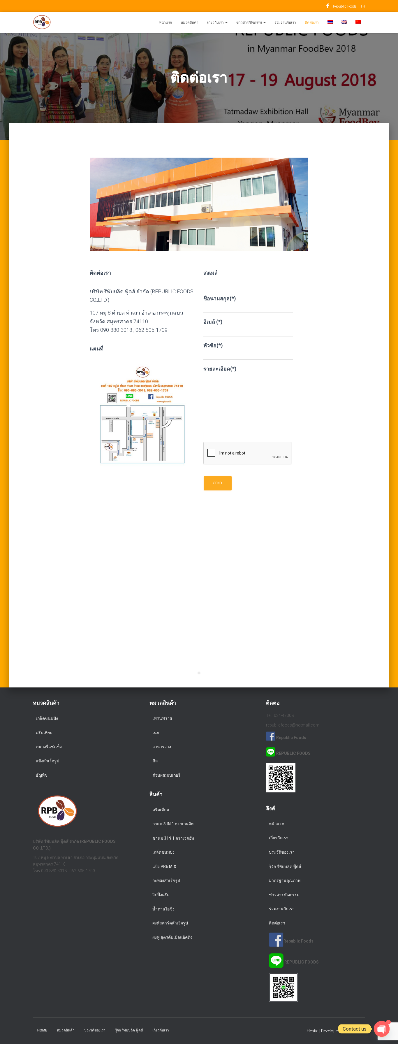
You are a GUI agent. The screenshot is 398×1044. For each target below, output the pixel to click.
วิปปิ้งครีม (161, 894)
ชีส (155, 761)
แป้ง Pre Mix (164, 866)
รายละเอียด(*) (220, 369)
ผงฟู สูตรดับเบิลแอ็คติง (172, 937)
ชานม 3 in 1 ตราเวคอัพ (173, 838)
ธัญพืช (41, 775)
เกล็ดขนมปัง (47, 718)
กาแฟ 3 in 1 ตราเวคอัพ (172, 824)
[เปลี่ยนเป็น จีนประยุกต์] (358, 22)
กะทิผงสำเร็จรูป (166, 880)
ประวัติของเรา (282, 852)
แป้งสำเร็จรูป (47, 761)
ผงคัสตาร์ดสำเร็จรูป (170, 923)
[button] (226, 22)
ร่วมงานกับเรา (285, 22)
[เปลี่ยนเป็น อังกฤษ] (344, 22)
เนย (155, 732)
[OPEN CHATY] (382, 1024)
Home (42, 1030)
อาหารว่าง (161, 746)
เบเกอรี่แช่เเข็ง (49, 746)
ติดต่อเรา (312, 22)
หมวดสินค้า (189, 22)
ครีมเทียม (44, 732)
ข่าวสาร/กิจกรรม (249, 22)
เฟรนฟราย (162, 718)
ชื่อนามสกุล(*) (219, 298)
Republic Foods (327, 6)
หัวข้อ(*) (213, 345)
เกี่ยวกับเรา (216, 22)
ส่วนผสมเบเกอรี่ (166, 775)
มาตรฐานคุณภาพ (284, 880)
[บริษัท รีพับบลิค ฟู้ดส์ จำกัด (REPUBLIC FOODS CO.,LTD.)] (42, 22)
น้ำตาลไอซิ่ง (163, 909)
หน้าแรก (165, 22)
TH (362, 6)
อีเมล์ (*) (213, 322)
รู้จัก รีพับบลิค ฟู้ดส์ (285, 866)
